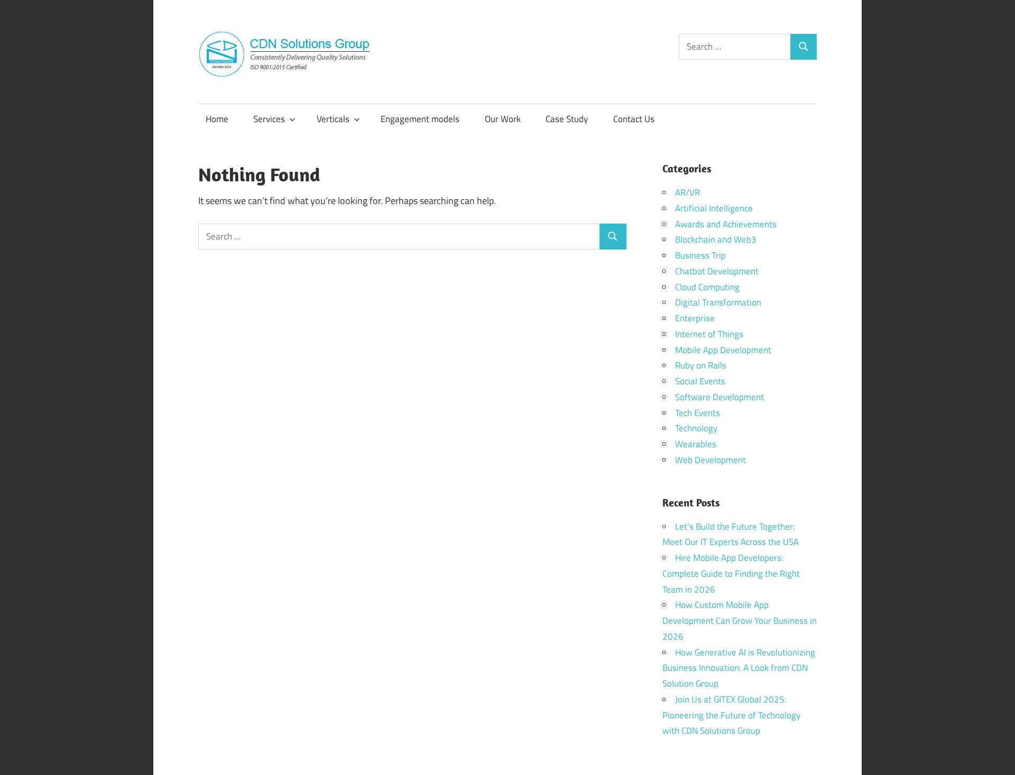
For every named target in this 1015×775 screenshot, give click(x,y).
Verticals (333, 119)
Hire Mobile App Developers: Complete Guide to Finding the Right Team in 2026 (731, 573)
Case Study (567, 119)
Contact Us (633, 119)
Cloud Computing (707, 287)
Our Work (503, 119)
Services (269, 119)
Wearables (695, 444)
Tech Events (697, 413)
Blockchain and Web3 (715, 239)
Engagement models (420, 119)
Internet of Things (709, 334)
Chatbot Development (717, 271)
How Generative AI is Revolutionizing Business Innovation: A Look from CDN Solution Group (738, 668)
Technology (696, 428)
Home (217, 119)
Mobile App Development (723, 350)
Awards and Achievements (726, 224)
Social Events (700, 381)
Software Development (719, 397)
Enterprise (695, 318)
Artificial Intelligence (714, 208)
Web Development (710, 460)
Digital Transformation (718, 302)
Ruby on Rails (700, 365)
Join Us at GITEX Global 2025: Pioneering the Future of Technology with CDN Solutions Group (731, 715)
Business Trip (700, 255)
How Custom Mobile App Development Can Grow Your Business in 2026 (739, 620)
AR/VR (687, 192)
